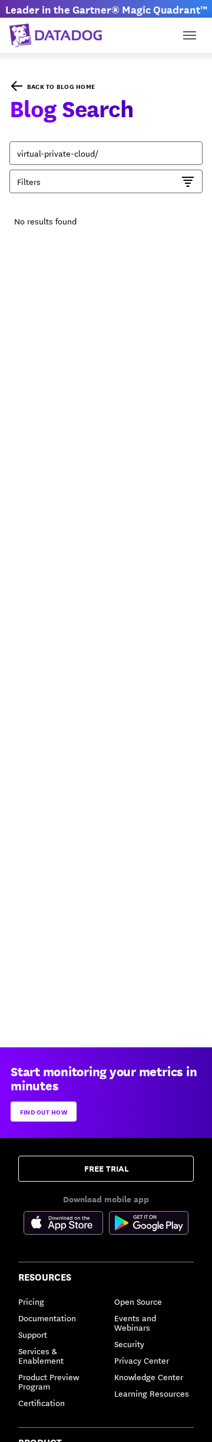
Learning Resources (151, 1393)
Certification (41, 1402)
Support (32, 1334)
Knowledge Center (148, 1376)
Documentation (47, 1317)
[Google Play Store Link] (148, 1224)
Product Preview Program (48, 1381)
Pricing (31, 1301)
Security (129, 1343)
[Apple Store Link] (66, 1224)
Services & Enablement (41, 1355)
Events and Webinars (135, 1322)
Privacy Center (141, 1360)
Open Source (138, 1301)
